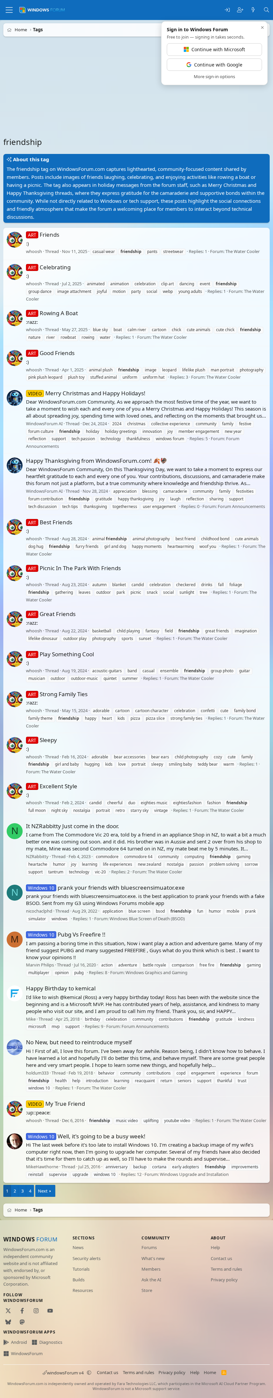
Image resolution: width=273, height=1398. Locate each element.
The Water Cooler (242, 251)
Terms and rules (226, 1269)
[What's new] (253, 10)
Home (210, 1372)
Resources (83, 1290)
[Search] (266, 10)
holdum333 (37, 1073)
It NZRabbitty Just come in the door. (72, 826)
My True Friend (56, 1104)
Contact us (221, 1258)
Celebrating (49, 267)
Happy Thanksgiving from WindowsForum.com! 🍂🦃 (96, 460)
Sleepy (42, 740)
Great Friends (52, 614)
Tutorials (81, 1269)
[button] (89, 1372)
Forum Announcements (241, 506)
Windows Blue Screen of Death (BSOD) (147, 919)
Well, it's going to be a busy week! (86, 1136)
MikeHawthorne (42, 1167)
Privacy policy (224, 1280)
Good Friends (51, 353)
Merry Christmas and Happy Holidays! (86, 393)
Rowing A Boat (53, 313)
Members (150, 1269)
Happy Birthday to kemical (61, 988)
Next (43, 1191)
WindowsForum (27, 1353)
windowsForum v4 (65, 1373)
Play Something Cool (61, 654)
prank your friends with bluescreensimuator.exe (106, 887)
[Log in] (227, 10)
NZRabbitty (37, 856)
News (78, 1247)
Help (215, 1247)
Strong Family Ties (58, 694)
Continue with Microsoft (218, 49)
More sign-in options (214, 76)
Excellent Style (52, 786)
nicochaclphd (39, 911)
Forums (149, 1247)
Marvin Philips (40, 965)
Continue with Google (218, 65)
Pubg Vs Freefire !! (67, 934)
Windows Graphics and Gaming (156, 972)
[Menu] (9, 10)
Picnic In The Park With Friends (74, 568)
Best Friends (50, 522)
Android (19, 1342)
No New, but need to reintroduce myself (79, 1042)
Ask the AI (151, 1280)
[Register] (240, 10)
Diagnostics (50, 1342)
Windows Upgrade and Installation (194, 1174)
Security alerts (87, 1258)
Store (146, 1290)
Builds (79, 1280)
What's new (152, 1258)
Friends (43, 234)
